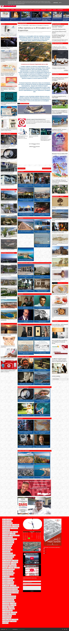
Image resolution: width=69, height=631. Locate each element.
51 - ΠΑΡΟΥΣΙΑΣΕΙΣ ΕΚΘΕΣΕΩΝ (8, 601)
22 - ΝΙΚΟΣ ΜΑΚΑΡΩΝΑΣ (7, 558)
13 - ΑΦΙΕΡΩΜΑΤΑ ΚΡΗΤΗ (7, 537)
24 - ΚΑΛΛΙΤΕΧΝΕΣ (6, 562)
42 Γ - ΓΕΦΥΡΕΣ (13, 585)
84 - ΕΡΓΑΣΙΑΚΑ (15, 619)
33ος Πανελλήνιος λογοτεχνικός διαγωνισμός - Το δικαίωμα (6, 18)
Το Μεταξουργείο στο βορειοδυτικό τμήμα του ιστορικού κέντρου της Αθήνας (8, 274)
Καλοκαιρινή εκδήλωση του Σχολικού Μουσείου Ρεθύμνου (57, 18)
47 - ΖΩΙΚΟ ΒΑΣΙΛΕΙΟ (7, 594)
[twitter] (65, 629)
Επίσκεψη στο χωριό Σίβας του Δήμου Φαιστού (9, 225)
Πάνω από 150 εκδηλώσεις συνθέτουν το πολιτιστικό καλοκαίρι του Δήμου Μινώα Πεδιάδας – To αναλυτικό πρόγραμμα (8, 74)
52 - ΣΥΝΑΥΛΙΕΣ (6, 603)
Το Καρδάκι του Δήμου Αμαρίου (6, 237)
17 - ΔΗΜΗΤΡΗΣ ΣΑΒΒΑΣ (7, 549)
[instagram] (67, 629)
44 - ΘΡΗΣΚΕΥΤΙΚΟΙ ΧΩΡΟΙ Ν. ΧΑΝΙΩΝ (10, 589)
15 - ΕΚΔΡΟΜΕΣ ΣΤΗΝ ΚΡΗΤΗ (8, 540)
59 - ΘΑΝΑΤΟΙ (5, 608)
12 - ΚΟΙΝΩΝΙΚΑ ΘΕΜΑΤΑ (14, 535)
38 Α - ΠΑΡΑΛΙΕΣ (6, 576)
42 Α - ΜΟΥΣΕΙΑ (6, 585)
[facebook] (63, 629)
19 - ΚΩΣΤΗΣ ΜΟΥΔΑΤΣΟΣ (7, 553)
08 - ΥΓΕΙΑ (15, 531)
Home (19, 25)
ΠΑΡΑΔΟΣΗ (49, 9)
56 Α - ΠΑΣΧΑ (13, 605)
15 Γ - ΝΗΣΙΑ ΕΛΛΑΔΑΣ (7, 546)
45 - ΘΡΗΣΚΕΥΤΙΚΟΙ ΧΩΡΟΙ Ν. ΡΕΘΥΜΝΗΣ (10, 590)
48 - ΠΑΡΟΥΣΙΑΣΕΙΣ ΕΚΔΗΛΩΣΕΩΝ (9, 596)
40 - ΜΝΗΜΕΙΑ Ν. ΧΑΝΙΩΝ (8, 580)
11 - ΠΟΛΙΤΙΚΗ (5, 535)
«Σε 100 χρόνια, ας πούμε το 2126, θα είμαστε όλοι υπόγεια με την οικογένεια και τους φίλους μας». (59, 48)
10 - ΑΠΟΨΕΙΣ (12, 533)
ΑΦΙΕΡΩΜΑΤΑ (43, 9)
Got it (60, 2)
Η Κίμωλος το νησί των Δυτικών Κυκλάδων (8, 308)
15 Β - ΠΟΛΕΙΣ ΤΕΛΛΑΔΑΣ (7, 544)
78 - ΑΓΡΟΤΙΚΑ (14, 612)
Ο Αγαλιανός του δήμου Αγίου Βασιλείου (7, 213)
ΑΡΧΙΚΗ (3, 9)
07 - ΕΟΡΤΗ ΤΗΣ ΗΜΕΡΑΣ (7, 531)
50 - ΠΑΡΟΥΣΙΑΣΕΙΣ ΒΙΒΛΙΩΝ (8, 599)
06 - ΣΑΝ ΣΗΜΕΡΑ (6, 530)
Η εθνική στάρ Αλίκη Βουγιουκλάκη (14, 18)
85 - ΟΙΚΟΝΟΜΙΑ (6, 621)
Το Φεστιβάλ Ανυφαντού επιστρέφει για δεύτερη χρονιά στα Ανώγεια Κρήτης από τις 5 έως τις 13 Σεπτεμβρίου (9, 103)
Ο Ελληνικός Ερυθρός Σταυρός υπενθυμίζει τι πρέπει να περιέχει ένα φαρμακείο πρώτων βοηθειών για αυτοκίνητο (8, 370)
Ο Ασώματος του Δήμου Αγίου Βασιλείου (7, 249)
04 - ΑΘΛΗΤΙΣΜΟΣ (6, 528)
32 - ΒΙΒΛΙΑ (5, 567)
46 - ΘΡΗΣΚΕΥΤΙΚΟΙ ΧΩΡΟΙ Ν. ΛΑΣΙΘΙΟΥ (10, 592)
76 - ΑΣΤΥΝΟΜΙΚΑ (6, 612)
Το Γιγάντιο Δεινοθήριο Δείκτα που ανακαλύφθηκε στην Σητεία (57, 268)
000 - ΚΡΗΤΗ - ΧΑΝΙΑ (7, 524)
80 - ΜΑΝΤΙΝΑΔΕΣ (12, 614)
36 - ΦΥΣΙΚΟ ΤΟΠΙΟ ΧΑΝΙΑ (8, 571)
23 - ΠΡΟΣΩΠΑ (15, 560)
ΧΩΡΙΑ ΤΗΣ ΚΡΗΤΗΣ (25, 9)
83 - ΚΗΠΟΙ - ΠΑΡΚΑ (6, 619)
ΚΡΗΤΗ (30, 9)
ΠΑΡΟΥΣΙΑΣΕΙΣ (36, 9)
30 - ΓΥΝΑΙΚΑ (5, 565)
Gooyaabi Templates (21, 629)
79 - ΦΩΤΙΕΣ (5, 614)
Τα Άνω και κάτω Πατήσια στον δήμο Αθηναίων (26, 18)
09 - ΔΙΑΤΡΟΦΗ (5, 533)
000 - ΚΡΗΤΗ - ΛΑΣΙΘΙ (7, 521)
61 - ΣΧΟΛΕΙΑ (11, 608)
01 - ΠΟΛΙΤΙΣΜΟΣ (15, 524)
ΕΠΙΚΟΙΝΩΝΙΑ (60, 9)
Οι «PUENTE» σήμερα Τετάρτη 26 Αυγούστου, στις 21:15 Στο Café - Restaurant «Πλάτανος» (37, 19)
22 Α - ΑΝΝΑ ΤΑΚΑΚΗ (7, 560)
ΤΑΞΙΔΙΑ (54, 9)
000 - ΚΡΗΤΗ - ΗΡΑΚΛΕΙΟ (7, 519)
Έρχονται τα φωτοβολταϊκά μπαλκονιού (33, 136)
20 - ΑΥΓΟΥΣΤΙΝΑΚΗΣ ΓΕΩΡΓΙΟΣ (9, 555)
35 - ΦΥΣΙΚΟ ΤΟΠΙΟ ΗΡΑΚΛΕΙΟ (8, 569)
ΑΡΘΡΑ (12, 9)
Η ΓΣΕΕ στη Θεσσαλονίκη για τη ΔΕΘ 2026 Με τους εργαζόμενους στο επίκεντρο (23, 137)
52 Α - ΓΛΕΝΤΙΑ (13, 603)
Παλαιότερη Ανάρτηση (46, 168)
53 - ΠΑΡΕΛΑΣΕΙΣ (6, 605)
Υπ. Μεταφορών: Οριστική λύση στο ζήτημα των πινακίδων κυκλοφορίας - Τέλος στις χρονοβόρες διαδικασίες (8, 146)
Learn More (55, 2)
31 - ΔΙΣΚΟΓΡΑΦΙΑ (12, 565)
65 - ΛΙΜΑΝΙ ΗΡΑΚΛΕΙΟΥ (7, 610)
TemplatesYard (9, 629)
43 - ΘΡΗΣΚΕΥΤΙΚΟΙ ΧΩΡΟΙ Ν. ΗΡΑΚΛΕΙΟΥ (11, 587)
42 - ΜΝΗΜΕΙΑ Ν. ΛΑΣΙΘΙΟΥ (8, 583)
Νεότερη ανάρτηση (21, 168)
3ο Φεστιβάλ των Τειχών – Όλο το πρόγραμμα (8, 35)
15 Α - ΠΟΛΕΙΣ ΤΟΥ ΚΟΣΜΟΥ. (8, 542)
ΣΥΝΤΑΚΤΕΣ (17, 9)
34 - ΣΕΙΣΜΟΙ (16, 567)
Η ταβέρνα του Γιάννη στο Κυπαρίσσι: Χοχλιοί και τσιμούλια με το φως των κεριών (59, 232)
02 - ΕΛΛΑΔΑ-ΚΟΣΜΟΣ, (39, 32)
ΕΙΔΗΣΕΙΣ (8, 9)
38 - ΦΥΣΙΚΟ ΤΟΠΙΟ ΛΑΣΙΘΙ (8, 574)
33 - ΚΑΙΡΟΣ (10, 567)
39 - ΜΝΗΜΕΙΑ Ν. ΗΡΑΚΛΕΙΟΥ (8, 578)
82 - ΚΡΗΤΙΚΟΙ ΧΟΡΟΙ (7, 617)
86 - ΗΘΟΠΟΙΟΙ (13, 621)
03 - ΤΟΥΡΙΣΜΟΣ (16, 526)
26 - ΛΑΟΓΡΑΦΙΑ (14, 562)
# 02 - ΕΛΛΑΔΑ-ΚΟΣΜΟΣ (25, 103)
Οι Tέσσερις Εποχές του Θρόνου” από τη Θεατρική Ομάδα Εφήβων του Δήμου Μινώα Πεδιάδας (46, 19)
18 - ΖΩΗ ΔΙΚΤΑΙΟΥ (6, 551)
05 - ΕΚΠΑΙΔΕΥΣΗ (14, 528)
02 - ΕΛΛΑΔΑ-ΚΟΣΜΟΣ (25, 25)
